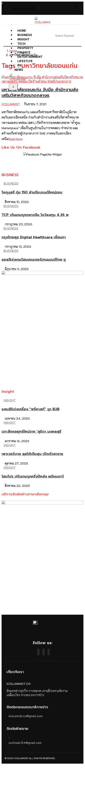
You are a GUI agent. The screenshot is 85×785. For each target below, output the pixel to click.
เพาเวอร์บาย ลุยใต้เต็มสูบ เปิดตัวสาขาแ (32, 454)
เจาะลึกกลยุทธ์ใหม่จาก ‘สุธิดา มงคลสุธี (31, 431)
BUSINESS (11, 183)
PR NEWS (18, 68)
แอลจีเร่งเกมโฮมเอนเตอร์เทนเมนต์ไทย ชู (34, 259)
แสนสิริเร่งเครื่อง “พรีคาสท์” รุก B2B (31, 409)
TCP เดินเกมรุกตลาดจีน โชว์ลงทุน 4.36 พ (35, 215)
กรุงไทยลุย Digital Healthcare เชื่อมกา (34, 237)
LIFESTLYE (25, 61)
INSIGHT (10, 400)
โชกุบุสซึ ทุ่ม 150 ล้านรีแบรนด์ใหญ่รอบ (32, 192)
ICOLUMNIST (11, 104)
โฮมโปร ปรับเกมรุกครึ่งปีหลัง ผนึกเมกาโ (33, 476)
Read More (15, 139)
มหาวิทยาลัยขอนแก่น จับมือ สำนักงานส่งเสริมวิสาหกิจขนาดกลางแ (40, 92)
